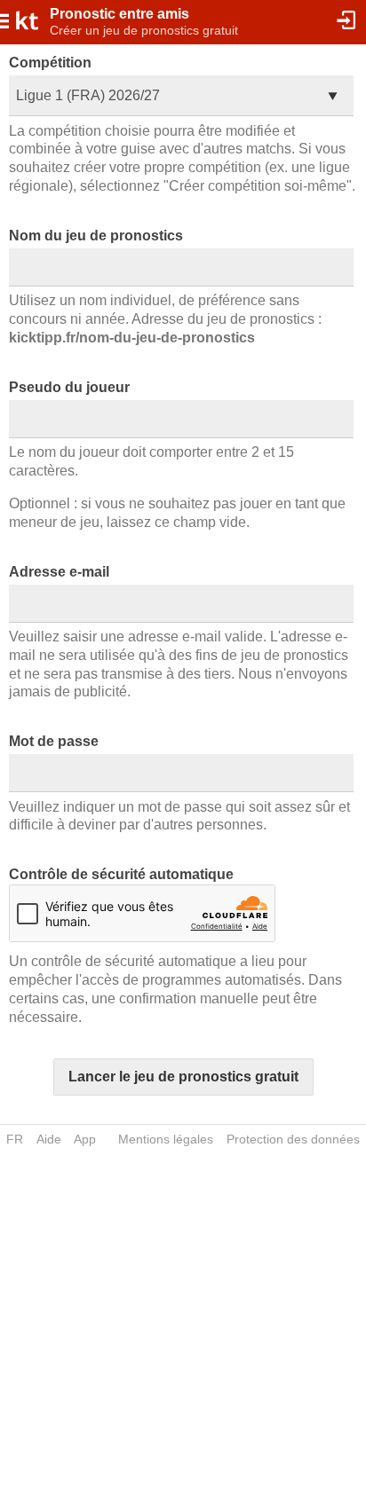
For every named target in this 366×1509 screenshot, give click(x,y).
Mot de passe (54, 741)
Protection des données (293, 1139)
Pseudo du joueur (69, 387)
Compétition (50, 62)
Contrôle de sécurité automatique (121, 874)
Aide (48, 1139)
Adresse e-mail (59, 571)
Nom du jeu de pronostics (96, 235)
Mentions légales (165, 1139)
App (85, 1139)
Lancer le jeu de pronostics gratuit (183, 1076)
